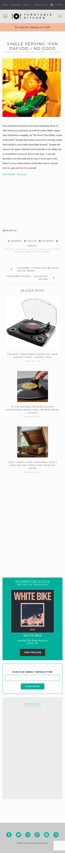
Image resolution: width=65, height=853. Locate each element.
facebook (16, 241)
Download (21, 249)
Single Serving (33, 252)
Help (5, 5)
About (27, 5)
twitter (31, 241)
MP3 (37, 249)
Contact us (40, 5)
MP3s (42, 249)
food (31, 249)
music (49, 249)
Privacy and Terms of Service (35, 843)
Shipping (16, 5)
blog (11, 249)
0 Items (58, 5)
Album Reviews (31, 52)
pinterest (47, 241)
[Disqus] (32, 525)
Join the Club (32, 652)
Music (44, 52)
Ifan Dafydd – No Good (14, 174)
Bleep (13, 230)
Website (46, 252)
